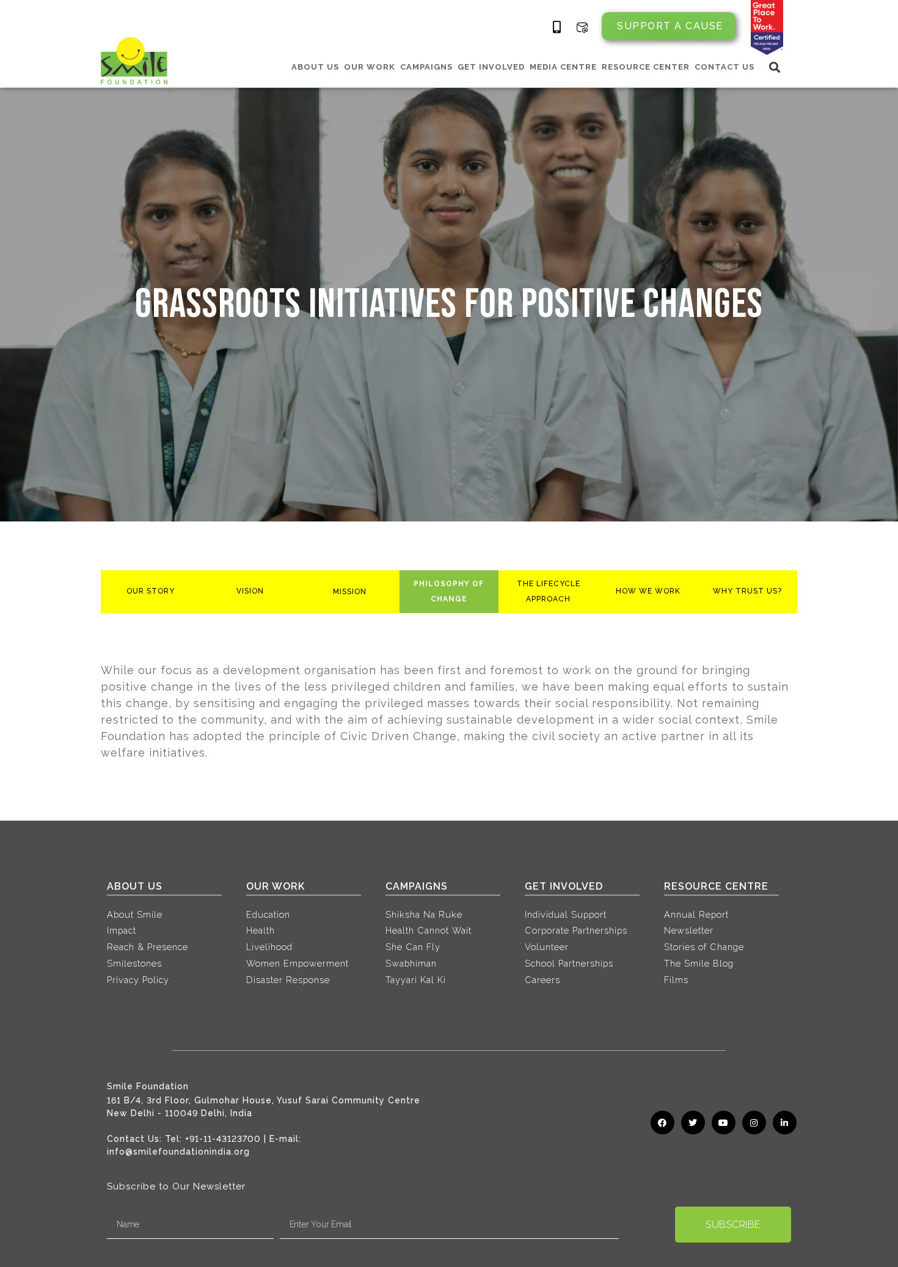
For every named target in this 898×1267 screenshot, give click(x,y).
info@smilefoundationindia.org (178, 1151)
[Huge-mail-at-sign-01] (582, 27)
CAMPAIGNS (426, 66)
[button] (775, 67)
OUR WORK (369, 66)
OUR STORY (150, 591)
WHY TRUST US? (747, 591)
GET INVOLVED (491, 66)
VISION (250, 591)
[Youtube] (724, 1122)
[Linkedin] (785, 1122)
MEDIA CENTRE (563, 66)
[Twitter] (693, 1122)
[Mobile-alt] (557, 27)
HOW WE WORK (648, 591)
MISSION (350, 591)
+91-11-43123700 (223, 1139)
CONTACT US (724, 66)
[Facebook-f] (662, 1122)
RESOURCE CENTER (646, 66)
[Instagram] (754, 1122)
